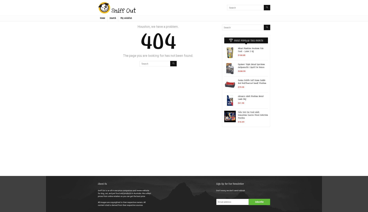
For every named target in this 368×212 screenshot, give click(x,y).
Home (102, 18)
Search (113, 18)
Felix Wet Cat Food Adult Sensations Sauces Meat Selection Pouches (253, 115)
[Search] (267, 7)
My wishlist (126, 18)
